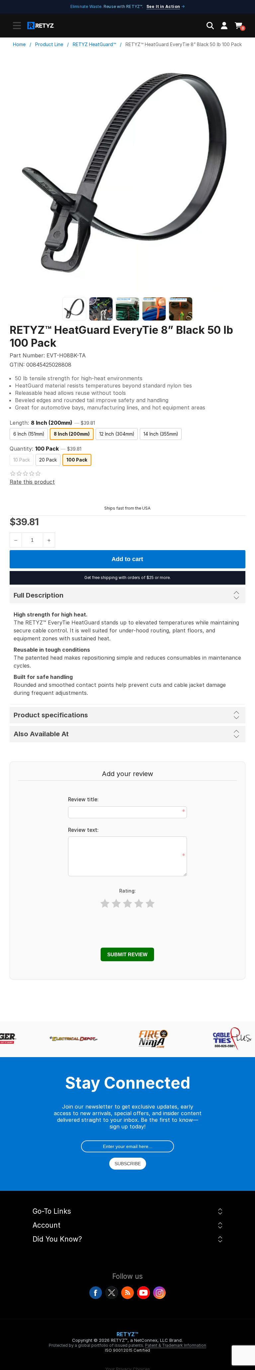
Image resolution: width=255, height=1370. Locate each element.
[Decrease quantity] (16, 540)
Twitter (111, 1292)
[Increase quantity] (49, 540)
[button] (17, 25)
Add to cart (127, 559)
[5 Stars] (150, 904)
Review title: (83, 799)
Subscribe (128, 1163)
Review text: (83, 830)
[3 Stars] (127, 904)
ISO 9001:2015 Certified (127, 1350)
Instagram (159, 1292)
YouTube (143, 1292)
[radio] (29, 434)
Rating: (127, 891)
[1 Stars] (105, 904)
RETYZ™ (127, 1334)
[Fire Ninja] (150, 1039)
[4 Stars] (138, 904)
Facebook (95, 1292)
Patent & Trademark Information (175, 1345)
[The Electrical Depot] (70, 1039)
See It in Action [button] (163, 6)
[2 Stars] (116, 904)
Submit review (127, 954)
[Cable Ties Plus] (230, 1039)
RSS (127, 1292)
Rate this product (32, 481)
